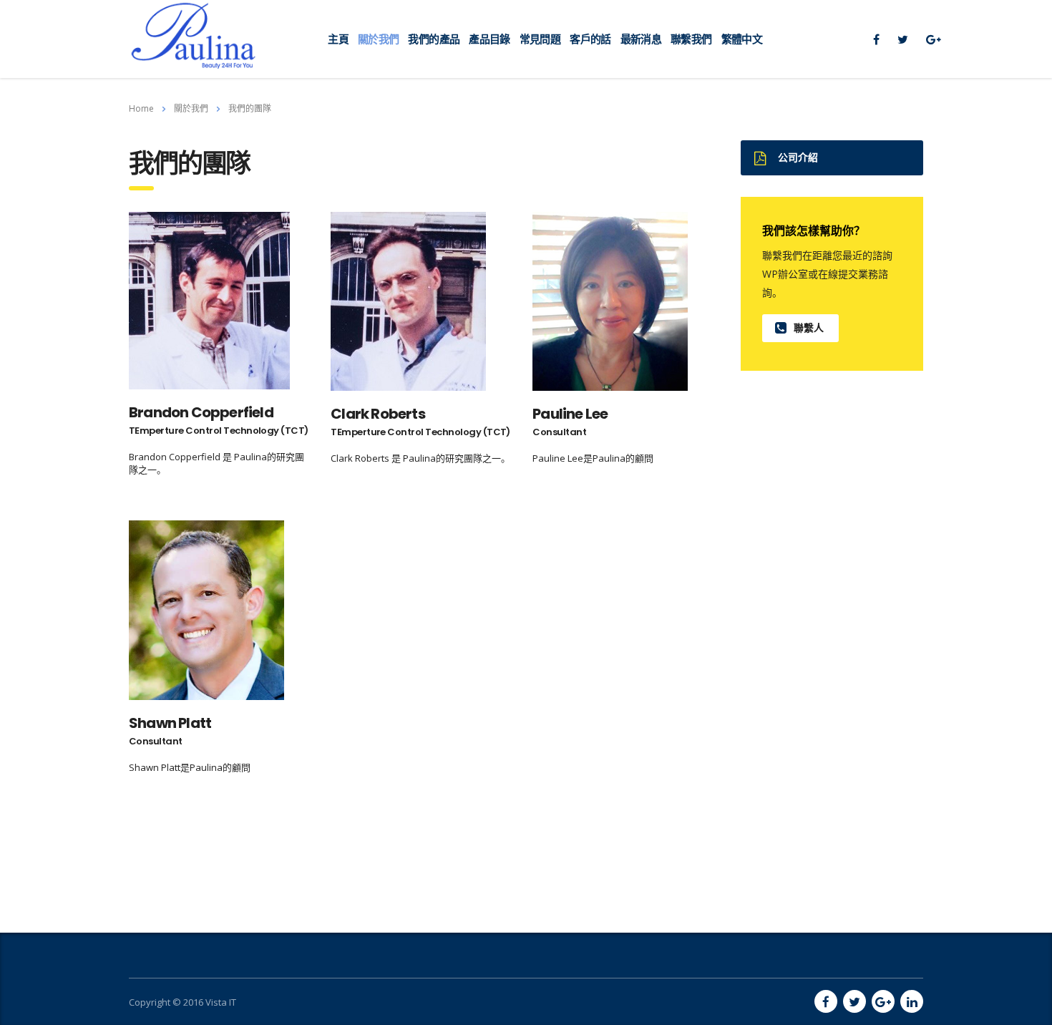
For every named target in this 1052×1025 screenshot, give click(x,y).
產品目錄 (489, 39)
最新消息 (640, 39)
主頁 (338, 39)
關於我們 (378, 39)
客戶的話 (590, 39)
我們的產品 (433, 39)
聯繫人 (809, 328)
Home (141, 108)
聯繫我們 (691, 39)
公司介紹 (798, 157)
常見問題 (540, 39)
